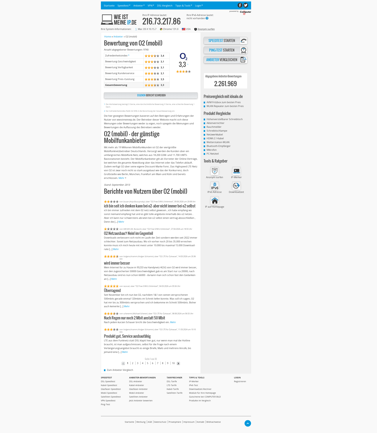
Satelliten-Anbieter (138, 396)
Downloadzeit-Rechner (200, 389)
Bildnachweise (213, 421)
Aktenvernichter (215, 123)
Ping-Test (105, 404)
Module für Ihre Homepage (202, 392)
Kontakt (200, 421)
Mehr (122, 178)
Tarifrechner (174, 377)
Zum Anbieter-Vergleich (120, 370)
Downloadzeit (236, 192)
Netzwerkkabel (215, 134)
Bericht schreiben (151, 95)
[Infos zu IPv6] (207, 18)
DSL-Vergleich (164, 5)
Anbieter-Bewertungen (142, 377)
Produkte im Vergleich (200, 400)
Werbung (140, 421)
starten (222, 40)
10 (173, 363)
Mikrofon (212, 149)
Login (237, 377)
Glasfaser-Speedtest (111, 389)
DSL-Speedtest (108, 381)
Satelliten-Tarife (174, 392)
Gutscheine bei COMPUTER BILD (205, 396)
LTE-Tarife (172, 385)
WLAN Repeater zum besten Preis (225, 106)
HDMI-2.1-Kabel (215, 138)
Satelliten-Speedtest (111, 396)
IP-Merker (236, 177)
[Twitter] (245, 5)
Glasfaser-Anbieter (138, 389)
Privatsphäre (175, 421)
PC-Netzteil (213, 153)
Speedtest (106, 377)
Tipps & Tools (196, 377)
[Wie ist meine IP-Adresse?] (119, 19)
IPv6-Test (193, 385)
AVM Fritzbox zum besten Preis (224, 102)
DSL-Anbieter (135, 381)
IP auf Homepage (214, 206)
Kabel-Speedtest (109, 385)
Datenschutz (160, 421)
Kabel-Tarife (173, 389)
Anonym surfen (206, 29)
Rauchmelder (214, 126)
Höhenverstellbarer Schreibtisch (225, 119)
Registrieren (240, 381)
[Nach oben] (247, 423)
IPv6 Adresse (214, 192)
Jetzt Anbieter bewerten (141, 400)
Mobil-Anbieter (136, 392)
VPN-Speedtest (108, 400)
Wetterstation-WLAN (218, 142)
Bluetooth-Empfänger (219, 146)
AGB (150, 421)
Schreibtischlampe (217, 130)
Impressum (189, 421)
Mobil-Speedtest (109, 392)
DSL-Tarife (172, 381)
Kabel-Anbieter (136, 385)
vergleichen (221, 60)
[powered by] (245, 12)
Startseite (109, 5)
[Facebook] (240, 5)
